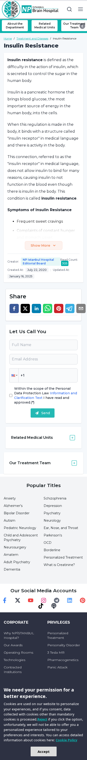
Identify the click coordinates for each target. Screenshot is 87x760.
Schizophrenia (55, 498)
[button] (14, 375)
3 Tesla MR (55, 652)
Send (45, 413)
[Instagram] (43, 600)
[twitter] (25, 308)
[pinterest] (58, 308)
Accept (44, 751)
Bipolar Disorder (16, 513)
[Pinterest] (82, 600)
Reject (42, 719)
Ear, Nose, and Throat (61, 528)
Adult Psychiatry (17, 562)
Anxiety (10, 498)
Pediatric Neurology (20, 528)
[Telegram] (56, 600)
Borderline (52, 550)
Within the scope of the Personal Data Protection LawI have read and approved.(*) (45, 395)
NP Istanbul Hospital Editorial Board (38, 261)
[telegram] (69, 308)
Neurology (52, 520)
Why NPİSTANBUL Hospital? (19, 635)
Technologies (14, 660)
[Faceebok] (4, 600)
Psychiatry (52, 513)
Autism (9, 520)
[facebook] (14, 308)
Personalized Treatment (63, 557)
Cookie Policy (66, 740)
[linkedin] (36, 308)
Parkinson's (53, 535)
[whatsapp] (47, 308)
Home (8, 38)
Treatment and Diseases (32, 38)
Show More (40, 245)
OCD (48, 543)
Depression (53, 506)
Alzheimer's (13, 506)
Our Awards (13, 645)
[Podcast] (54, 606)
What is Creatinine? (59, 565)
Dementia (12, 569)
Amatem (11, 555)
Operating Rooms (18, 652)
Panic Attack (57, 667)
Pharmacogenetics (62, 660)
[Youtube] (30, 600)
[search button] (69, 9)
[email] (81, 308)
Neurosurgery (15, 547)
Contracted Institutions (13, 669)
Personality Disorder (63, 645)
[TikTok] (41, 606)
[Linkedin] (69, 600)
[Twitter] (17, 600)
